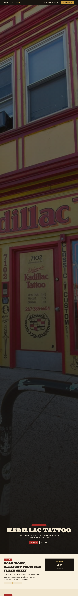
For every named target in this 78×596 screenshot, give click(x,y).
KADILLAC (12, 2)
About (45, 2)
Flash (50, 2)
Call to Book (33, 542)
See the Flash (44, 542)
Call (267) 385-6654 (67, 2)
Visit (58, 2)
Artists (54, 2)
